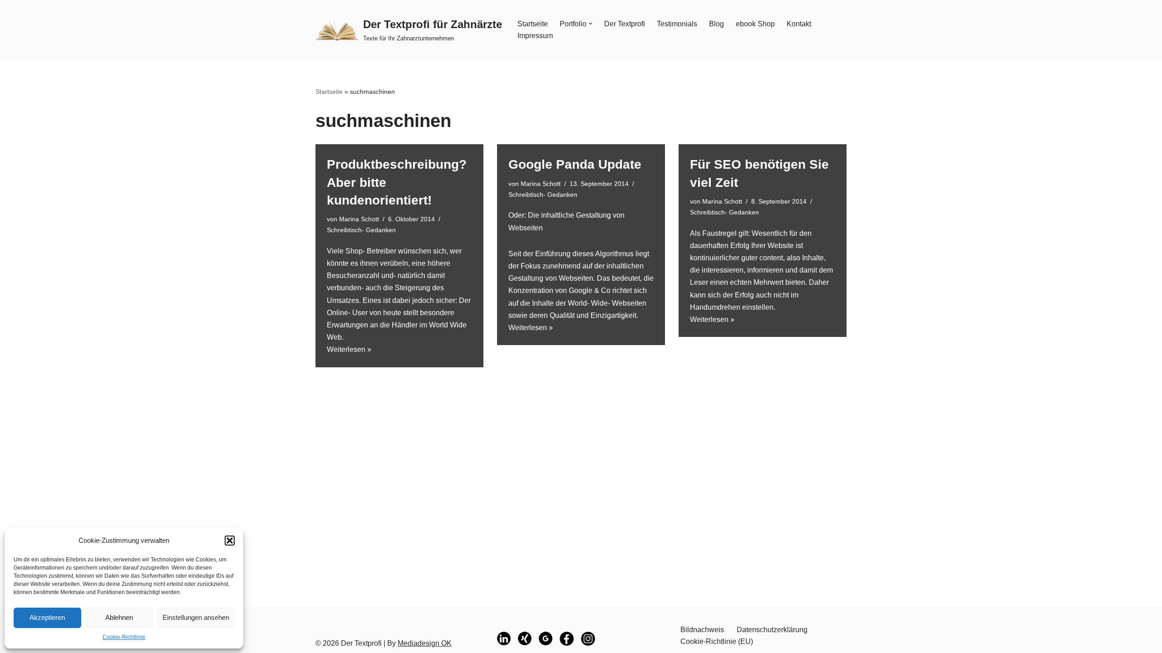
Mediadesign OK (425, 643)
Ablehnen (119, 617)
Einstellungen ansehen (195, 617)
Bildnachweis (702, 630)
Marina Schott (359, 219)
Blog (716, 24)
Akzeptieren (47, 617)
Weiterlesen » (349, 349)
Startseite (532, 24)
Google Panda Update (574, 164)
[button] (229, 540)
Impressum (535, 35)
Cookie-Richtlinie (124, 637)
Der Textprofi (624, 24)
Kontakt (799, 24)
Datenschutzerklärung (772, 630)
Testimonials (677, 24)
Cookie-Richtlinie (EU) (716, 641)
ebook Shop (755, 24)
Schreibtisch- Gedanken (361, 230)
